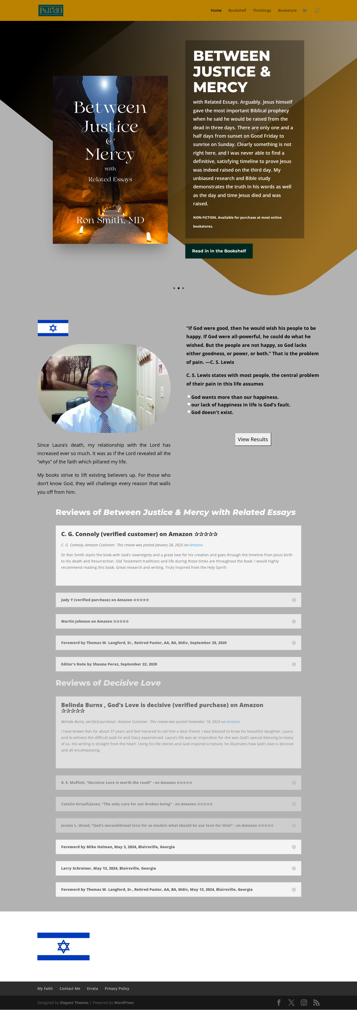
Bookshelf (237, 11)
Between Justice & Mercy (232, 71)
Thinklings (262, 11)
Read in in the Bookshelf (219, 251)
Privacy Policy (117, 988)
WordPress (124, 1002)
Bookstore (287, 11)
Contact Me (70, 988)
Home (216, 11)
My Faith (45, 988)
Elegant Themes (74, 1002)
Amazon (196, 544)
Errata (92, 988)
